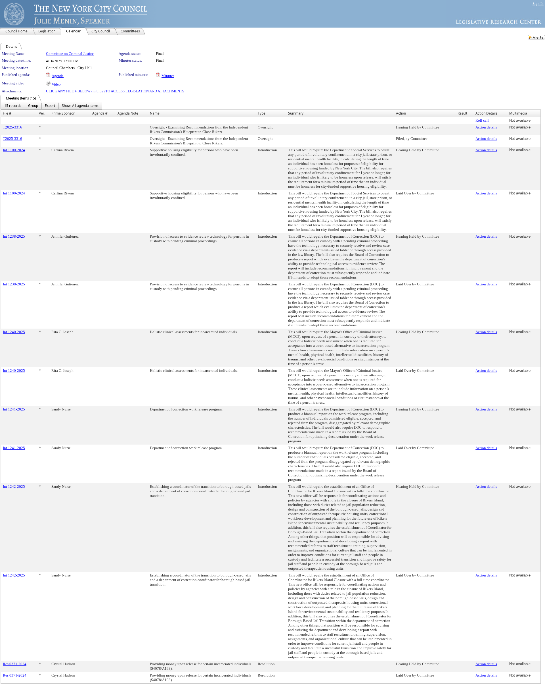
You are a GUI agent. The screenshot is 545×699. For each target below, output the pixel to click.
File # (7, 113)
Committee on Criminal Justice (70, 53)
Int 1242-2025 (14, 486)
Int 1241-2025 (14, 409)
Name (155, 113)
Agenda (58, 76)
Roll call (482, 120)
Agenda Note (128, 113)
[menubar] (51, 105)
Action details (486, 127)
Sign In (538, 3)
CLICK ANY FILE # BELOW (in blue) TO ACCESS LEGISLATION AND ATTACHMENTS (115, 91)
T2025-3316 (12, 127)
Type (261, 113)
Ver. (42, 113)
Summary (295, 113)
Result (462, 113)
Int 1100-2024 (14, 150)
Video (56, 84)
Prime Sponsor (63, 113)
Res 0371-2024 (14, 664)
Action (401, 113)
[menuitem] (13, 105)
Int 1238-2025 (14, 236)
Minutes (168, 76)
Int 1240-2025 (14, 332)
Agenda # (100, 113)
